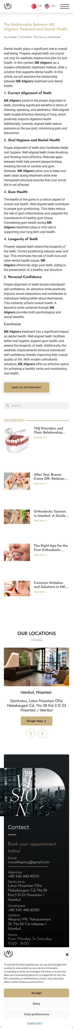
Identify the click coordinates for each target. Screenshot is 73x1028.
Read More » (40, 437)
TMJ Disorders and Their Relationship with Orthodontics (48, 432)
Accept (36, 993)
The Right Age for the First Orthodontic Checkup (51, 549)
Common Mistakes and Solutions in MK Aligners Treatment (49, 587)
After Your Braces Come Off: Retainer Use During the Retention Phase (49, 481)
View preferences (36, 1014)
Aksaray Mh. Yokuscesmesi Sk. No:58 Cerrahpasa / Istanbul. (29, 924)
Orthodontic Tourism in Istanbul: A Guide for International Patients (50, 517)
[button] (67, 955)
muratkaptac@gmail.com (29, 862)
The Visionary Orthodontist (47, 37)
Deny (36, 1003)
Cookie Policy (34, 1023)
